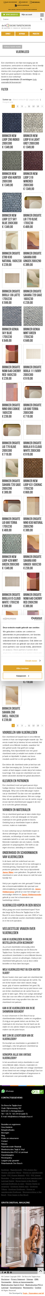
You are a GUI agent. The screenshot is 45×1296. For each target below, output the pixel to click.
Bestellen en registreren (10, 1124)
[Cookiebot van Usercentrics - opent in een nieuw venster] (31, 618)
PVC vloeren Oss (30, 1170)
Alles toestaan (22, 668)
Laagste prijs (33, 99)
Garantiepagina (7, 1155)
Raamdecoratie (16, 1170)
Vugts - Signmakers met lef (33, 1293)
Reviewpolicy (6, 1158)
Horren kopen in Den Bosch (26, 1181)
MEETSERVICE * (36, 2)
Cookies (38, 1288)
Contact (8, 34)
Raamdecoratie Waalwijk (11, 1147)
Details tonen (31, 661)
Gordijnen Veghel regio (19, 1187)
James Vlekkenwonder (31, 894)
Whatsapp (10, 1091)
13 (38, 106)
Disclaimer (5, 1279)
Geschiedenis (6, 1127)
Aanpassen (21, 676)
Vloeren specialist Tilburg (11, 1173)
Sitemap (29, 1279)
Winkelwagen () (12, 15)
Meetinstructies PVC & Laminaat (14, 1152)
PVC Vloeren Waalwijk (16, 1175)
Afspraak (22, 34)
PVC (28, 1175)
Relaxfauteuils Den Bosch (11, 1163)
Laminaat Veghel (7, 1181)
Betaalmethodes (7, 1130)
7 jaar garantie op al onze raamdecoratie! (26, 1178)
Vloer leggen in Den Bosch (18, 1195)
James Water (8, 872)
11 (29, 106)
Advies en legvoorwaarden (23, 1282)
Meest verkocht (19, 99)
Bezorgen (5, 1133)
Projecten (36, 34)
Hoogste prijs (7, 102)
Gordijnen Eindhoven (17, 1189)
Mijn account (27, 14)
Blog (3, 1135)
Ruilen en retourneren (10, 1138)
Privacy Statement (18, 1279)
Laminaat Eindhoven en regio (12, 1184)
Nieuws (4, 1144)
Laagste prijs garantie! (10, 1160)
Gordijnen (5, 1170)
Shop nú (18, 9)
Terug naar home (12, 47)
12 (33, 106)
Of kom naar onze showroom (29, 9)
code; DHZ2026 (12, 9)
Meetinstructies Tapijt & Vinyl (13, 1149)
